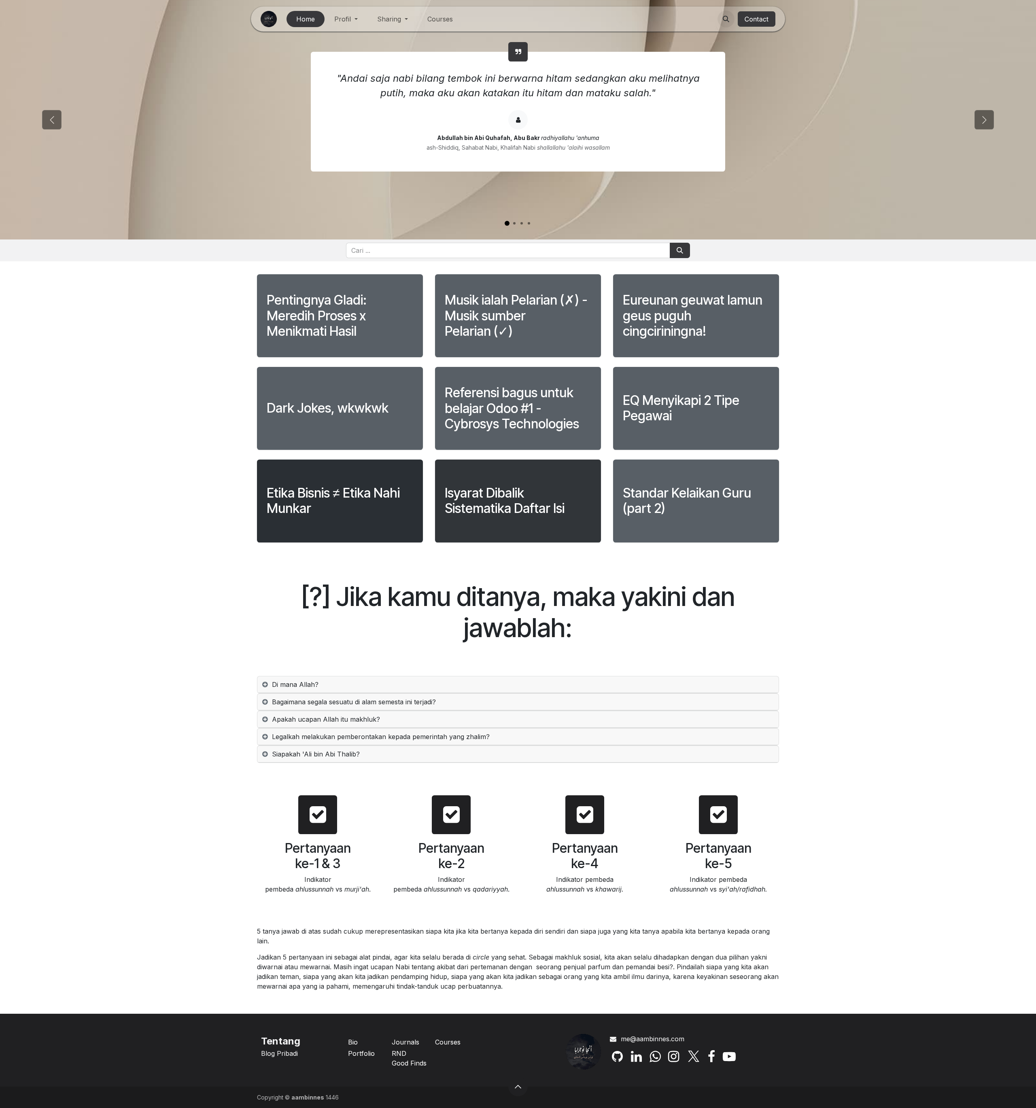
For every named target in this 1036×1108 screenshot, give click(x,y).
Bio (353, 1042)
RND (399, 1053)
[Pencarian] (680, 250)
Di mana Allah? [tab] (295, 684)
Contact (757, 19)
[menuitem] (306, 19)
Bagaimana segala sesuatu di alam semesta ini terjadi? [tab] (354, 702)
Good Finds (409, 1063)
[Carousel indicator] (507, 223)
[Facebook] (711, 1057)
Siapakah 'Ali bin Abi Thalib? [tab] (316, 754)
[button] (726, 19)
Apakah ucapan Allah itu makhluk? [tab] (326, 719)
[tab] (518, 737)
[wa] (655, 1057)
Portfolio (361, 1053)
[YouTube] (729, 1057)
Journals (405, 1042)
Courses (448, 1042)
